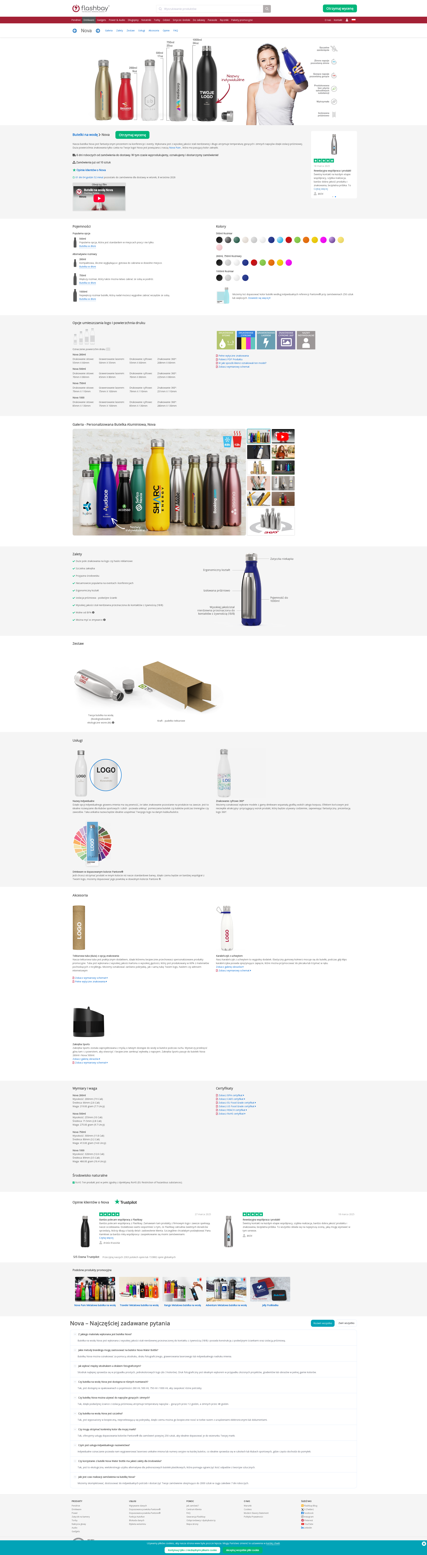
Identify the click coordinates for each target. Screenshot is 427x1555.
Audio (74, 1527)
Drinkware (88, 20)
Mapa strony (192, 1524)
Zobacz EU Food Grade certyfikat (236, 1102)
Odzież (166, 20)
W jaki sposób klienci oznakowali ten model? (242, 363)
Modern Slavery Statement (256, 1513)
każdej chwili (273, 1543)
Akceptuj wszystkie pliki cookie (242, 1550)
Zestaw (131, 30)
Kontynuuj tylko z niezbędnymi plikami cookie (192, 1550)
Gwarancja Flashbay (195, 1516)
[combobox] (209, 9)
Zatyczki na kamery (81, 1516)
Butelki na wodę (85, 134)
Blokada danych (136, 1520)
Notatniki (146, 20)
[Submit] (160, 9)
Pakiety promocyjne (242, 20)
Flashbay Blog (310, 1505)
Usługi (141, 30)
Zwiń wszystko (346, 1323)
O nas (328, 20)
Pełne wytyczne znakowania (234, 355)
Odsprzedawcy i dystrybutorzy (201, 1520)
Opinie (166, 30)
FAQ (175, 30)
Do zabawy (199, 20)
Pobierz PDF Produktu (230, 359)
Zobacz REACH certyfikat (232, 1110)
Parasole (212, 20)
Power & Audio (117, 20)
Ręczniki (224, 20)
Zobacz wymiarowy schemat (234, 366)
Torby (157, 20)
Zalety (119, 30)
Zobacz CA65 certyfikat (231, 1099)
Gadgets (101, 20)
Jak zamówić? (192, 1505)
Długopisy (133, 20)
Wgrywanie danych (138, 1505)
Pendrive (76, 20)
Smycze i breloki (181, 20)
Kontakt (338, 20)
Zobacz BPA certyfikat (231, 1095)
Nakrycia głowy (79, 1524)
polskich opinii (134, 1257)
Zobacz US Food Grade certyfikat (236, 1106)
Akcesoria (154, 30)
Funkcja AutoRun (137, 1516)
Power (75, 1513)
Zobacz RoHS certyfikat (231, 1113)
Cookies (248, 1509)
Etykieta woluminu (137, 1524)
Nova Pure (175, 147)
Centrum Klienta (193, 1509)
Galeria (109, 30)
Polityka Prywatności (253, 1516)
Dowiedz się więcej (258, 297)
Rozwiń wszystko (322, 1323)
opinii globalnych (162, 1257)
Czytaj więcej (321, 184)
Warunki (248, 1505)
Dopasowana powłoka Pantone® (144, 1509)
